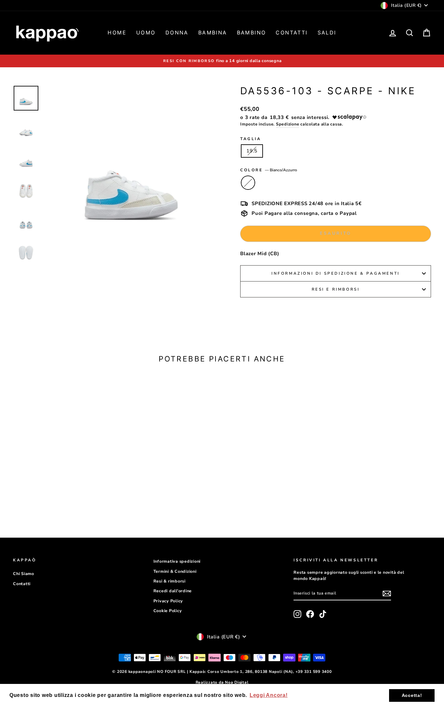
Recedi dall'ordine (172, 591)
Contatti (291, 32)
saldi (327, 32)
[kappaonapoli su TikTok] (323, 614)
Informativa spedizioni (177, 561)
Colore (268, 170)
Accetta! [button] (412, 695)
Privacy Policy (168, 601)
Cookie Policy (167, 611)
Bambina (212, 32)
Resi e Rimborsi (336, 289)
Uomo (146, 32)
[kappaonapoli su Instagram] (297, 614)
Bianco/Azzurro (248, 182)
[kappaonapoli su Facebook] (310, 614)
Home (117, 32)
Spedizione (287, 124)
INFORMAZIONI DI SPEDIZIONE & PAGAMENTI (335, 273)
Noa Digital (236, 682)
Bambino (251, 32)
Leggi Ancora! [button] (269, 695)
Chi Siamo (23, 574)
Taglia (250, 138)
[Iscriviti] (387, 593)
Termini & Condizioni (175, 571)
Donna (177, 32)
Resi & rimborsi (169, 581)
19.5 (251, 151)
